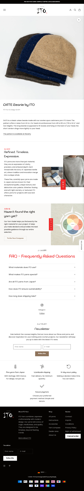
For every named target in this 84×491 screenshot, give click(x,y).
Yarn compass (54, 427)
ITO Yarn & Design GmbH (11, 110)
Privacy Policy (70, 427)
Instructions (53, 420)
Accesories (53, 424)
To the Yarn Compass (15, 238)
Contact (68, 416)
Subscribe (42, 353)
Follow (42, 313)
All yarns (52, 416)
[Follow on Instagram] (4, 466)
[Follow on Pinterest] (10, 466)
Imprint (68, 420)
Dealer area (53, 431)
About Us (52, 435)
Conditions (69, 424)
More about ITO (24, 438)
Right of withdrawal (73, 431)
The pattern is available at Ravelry (17, 134)
